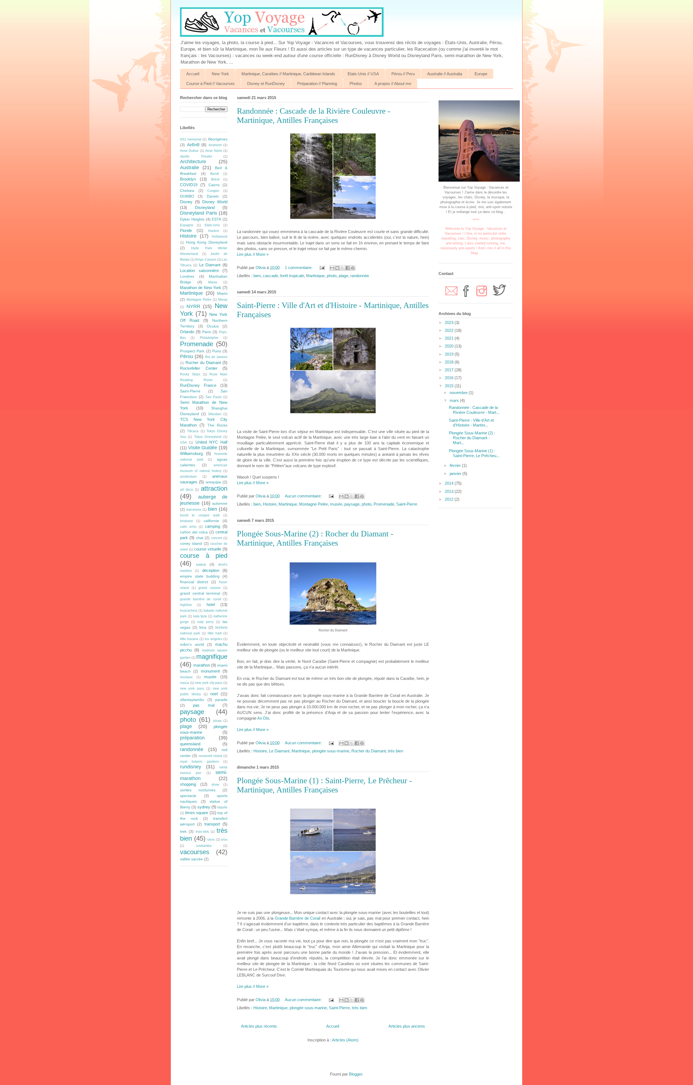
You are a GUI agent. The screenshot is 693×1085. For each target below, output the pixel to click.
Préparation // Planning (317, 83)
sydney (203, 807)
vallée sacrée (191, 859)
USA (183, 442)
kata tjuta (200, 616)
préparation (192, 737)
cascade (270, 275)
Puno (216, 351)
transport (212, 824)
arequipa (213, 482)
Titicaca (192, 431)
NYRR (193, 306)
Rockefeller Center (198, 368)
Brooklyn (188, 179)
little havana (189, 639)
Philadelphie (209, 338)
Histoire (269, 504)
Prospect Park (192, 351)
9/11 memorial (190, 139)
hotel (211, 604)
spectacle (188, 796)
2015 (450, 385)
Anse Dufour (189, 151)
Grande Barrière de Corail (298, 918)
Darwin (213, 196)
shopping (188, 784)
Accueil (192, 73)
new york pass (192, 688)
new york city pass (208, 683)
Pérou (186, 356)
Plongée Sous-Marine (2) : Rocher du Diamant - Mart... (472, 438)
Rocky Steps (190, 374)
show (215, 784)
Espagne (186, 225)
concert (216, 538)
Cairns (214, 185)
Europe (481, 73)
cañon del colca (194, 532)
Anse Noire (213, 151)
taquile (222, 807)
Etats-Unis (212, 225)
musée (336, 504)
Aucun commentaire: (304, 496)
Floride (186, 230)
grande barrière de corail (200, 599)
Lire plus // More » (253, 254)
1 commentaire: (299, 267)
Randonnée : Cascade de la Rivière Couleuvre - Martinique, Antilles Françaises (313, 115)
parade (221, 700)
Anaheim (215, 145)
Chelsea (187, 191)
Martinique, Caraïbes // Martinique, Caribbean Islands (288, 73)
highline (186, 605)
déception (210, 570)
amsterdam (188, 476)
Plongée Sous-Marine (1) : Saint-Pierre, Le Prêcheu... (474, 453)
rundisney (190, 766)
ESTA (216, 219)
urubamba (203, 846)
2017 (450, 370)
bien (257, 275)
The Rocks (217, 425)
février (456, 465)
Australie (189, 167)
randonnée (359, 275)
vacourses (194, 851)
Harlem (213, 231)
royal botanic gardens (199, 761)
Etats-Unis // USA (363, 73)
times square (196, 812)
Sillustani (214, 414)
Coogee (213, 191)
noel (214, 693)
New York (220, 73)
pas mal (203, 705)
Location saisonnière (199, 270)
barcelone (194, 510)
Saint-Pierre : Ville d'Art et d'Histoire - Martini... (471, 422)
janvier (456, 473)
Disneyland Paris (198, 213)
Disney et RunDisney (266, 83)
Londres (187, 276)
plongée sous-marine (330, 751)
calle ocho (188, 527)
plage (343, 275)
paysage (351, 504)
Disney (186, 201)
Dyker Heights (192, 219)
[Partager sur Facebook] (347, 268)
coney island (191, 544)
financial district (194, 582)
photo (331, 275)
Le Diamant (279, 751)
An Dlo (263, 718)
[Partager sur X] (342, 268)
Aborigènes (217, 139)
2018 (450, 362)
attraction (214, 488)
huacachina (188, 610)
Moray (222, 299)
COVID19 (188, 184)
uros (224, 839)
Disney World (214, 201)
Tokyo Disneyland (207, 437)
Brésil (215, 179)
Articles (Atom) (345, 1040)
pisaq (217, 721)
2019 (450, 354)
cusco (201, 564)
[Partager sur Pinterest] (352, 268)
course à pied (203, 555)
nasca (184, 683)
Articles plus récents (259, 1026)
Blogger (355, 1074)
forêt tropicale (292, 275)
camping (212, 526)
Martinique (315, 275)
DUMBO (187, 196)
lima (202, 627)
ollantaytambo (192, 700)
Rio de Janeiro (216, 357)
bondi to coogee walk (200, 515)
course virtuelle (207, 549)
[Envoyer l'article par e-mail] (322, 267)
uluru (211, 839)
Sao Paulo (213, 397)
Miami (222, 293)
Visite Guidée (202, 447)
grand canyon (209, 588)
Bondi (214, 174)
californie (211, 521)
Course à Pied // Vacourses (210, 83)
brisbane (186, 521)
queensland (190, 744)
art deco (186, 489)
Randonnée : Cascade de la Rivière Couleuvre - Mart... (474, 410)
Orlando (187, 331)
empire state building (200, 576)
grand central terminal (200, 593)
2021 (450, 338)
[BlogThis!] (337, 268)
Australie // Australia (444, 73)
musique (186, 677)
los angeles (213, 639)
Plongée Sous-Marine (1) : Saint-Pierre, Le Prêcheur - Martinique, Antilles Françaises (324, 785)
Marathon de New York (200, 287)
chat (199, 538)
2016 (450, 377)
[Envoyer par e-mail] (332, 268)
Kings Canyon (205, 259)
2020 (450, 346)
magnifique (211, 656)
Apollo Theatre (196, 156)
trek (183, 832)
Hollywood (219, 236)
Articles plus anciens (406, 1026)
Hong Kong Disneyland (206, 242)
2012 (450, 499)
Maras (212, 282)
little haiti (214, 633)
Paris (206, 332)
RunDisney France (198, 385)
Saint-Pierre (406, 504)
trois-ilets (202, 832)
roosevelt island (210, 756)
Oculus (213, 326)
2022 (450, 330)
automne (219, 503)
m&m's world (192, 645)
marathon (201, 665)
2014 (450, 483)
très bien (395, 751)
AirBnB (193, 144)
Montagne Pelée (313, 504)
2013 (450, 491)
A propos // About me (392, 83)
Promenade (384, 504)
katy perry (206, 622)
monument (210, 671)
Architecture (193, 161)
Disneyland (205, 207)
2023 (450, 322)
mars (455, 400)
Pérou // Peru (403, 73)
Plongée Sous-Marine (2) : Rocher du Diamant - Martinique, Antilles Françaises (315, 538)
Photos (355, 83)
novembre (459, 392)
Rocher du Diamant (368, 751)
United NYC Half (211, 442)
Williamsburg (191, 453)
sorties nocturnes (197, 790)
